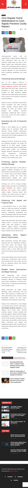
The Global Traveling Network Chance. (16, 407)
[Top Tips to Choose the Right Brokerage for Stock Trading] (5, 452)
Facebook (10, 476)
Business (8, 12)
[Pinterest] (10, 32)
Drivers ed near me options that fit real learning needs (18, 435)
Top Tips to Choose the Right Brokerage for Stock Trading (18, 450)
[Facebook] (3, 32)
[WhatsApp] (13, 32)
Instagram (20, 476)
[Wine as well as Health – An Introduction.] (5, 423)
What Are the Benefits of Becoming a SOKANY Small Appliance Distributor (18, 373)
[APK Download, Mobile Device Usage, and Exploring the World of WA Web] (5, 444)
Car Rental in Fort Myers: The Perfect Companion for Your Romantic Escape (21, 350)
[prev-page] (3, 386)
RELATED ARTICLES (7, 358)
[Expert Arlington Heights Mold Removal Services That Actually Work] (5, 380)
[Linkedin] (11, 480)
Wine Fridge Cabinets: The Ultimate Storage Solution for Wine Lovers (7, 350)
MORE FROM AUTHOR (19, 358)
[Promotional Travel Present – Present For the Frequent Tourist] (5, 416)
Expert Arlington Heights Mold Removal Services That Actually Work (17, 380)
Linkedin (16, 480)
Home (3, 12)
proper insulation (7, 188)
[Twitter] (6, 32)
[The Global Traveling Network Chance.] (5, 408)
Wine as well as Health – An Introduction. (18, 422)
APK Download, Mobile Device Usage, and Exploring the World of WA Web (18, 444)
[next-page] (5, 386)
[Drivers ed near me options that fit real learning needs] (5, 437)
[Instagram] (15, 476)
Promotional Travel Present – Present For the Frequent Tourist (18, 415)
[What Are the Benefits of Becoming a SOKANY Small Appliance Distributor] (5, 373)
